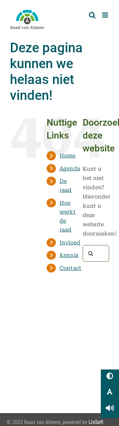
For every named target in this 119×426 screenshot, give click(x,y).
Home (68, 155)
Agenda (70, 168)
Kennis (69, 255)
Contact (70, 268)
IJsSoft (96, 422)
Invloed (70, 242)
